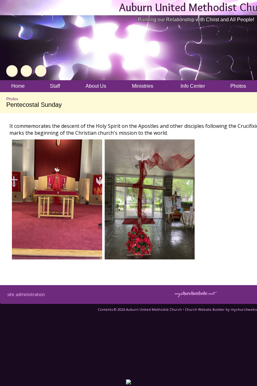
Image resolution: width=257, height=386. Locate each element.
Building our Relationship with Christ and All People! (196, 19)
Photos (12, 99)
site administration (26, 294)
